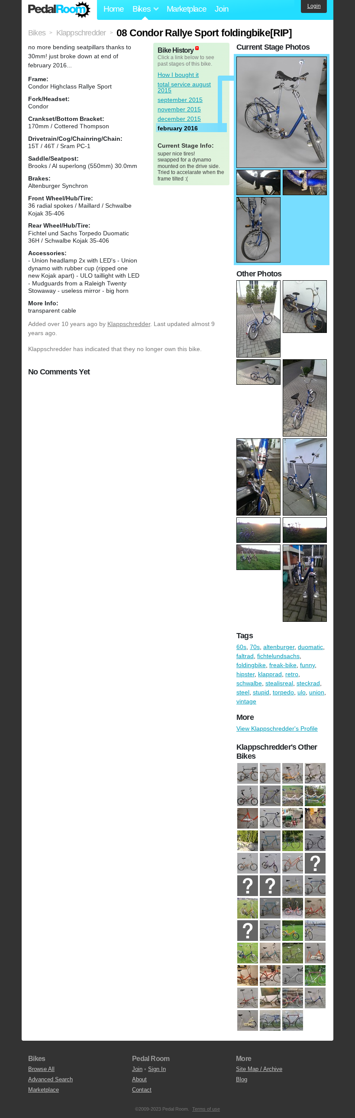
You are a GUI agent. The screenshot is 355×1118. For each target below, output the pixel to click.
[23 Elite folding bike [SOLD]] (315, 908)
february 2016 (178, 128)
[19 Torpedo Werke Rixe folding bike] (247, 796)
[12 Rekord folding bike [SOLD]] (270, 863)
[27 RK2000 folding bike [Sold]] (292, 931)
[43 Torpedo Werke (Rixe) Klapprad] (247, 818)
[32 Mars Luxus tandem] (292, 796)
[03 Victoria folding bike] (292, 773)
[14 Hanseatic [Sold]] (315, 863)
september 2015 (180, 99)
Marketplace (187, 8)
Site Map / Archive (259, 1069)
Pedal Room (59, 10)
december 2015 (179, 118)
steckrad (308, 683)
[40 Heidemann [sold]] (270, 998)
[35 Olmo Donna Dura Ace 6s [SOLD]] (270, 975)
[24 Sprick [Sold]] (247, 931)
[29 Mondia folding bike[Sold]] (247, 953)
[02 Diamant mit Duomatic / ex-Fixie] (270, 773)
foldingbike (251, 665)
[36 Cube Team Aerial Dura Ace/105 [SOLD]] (292, 975)
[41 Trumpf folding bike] (292, 998)
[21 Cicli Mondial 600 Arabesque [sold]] (270, 908)
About (139, 1079)
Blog (241, 1079)
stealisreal (279, 683)
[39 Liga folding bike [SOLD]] (247, 998)
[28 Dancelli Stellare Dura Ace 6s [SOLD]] (315, 931)
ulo (301, 692)
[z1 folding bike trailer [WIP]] (292, 818)
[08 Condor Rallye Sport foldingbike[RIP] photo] (281, 60)
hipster (245, 674)
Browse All (41, 1069)
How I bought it (178, 74)
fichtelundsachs (278, 655)
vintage (246, 701)
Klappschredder (128, 323)
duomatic (310, 646)
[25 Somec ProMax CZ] (270, 796)
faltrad (245, 655)
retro (291, 674)
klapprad (270, 674)
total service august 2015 (184, 87)
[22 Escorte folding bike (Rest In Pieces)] (292, 908)
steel (242, 692)
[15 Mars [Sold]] (247, 886)
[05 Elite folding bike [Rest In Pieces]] (247, 841)
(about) (197, 48)
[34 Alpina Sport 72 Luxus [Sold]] (247, 975)
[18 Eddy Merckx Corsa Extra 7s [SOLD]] (315, 886)
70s (255, 646)
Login (314, 6)
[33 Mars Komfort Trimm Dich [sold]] (315, 953)
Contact (142, 1089)
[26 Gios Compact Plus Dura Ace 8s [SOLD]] (270, 931)
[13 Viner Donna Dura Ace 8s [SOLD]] (292, 863)
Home (113, 8)
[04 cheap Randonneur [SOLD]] (315, 818)
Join (221, 8)
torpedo (283, 692)
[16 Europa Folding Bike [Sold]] (270, 886)
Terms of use (206, 1109)
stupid (261, 692)
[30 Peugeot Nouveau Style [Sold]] (270, 953)
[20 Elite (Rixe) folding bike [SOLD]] (247, 908)
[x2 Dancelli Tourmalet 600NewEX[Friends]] (292, 1020)
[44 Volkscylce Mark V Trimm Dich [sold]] (247, 1020)
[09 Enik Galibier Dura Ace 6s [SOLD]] (315, 841)
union (316, 692)
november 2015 (179, 109)
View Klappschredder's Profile (277, 728)
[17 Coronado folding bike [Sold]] (292, 886)
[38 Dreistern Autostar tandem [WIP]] (315, 796)
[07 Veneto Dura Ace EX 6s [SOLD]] (292, 841)
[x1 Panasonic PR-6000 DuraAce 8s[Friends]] (270, 1020)
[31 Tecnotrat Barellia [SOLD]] (292, 953)
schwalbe (249, 683)
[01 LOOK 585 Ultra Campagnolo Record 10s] (247, 773)
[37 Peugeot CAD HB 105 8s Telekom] (315, 975)
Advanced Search (50, 1079)
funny (307, 665)
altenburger (278, 646)
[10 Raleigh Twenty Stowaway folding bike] (315, 773)
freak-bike (283, 665)
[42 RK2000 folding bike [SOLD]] (315, 998)
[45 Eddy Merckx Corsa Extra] (270, 818)
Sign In (157, 1069)
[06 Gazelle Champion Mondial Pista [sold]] (270, 841)
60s (241, 646)
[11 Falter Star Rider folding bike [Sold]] (247, 863)
